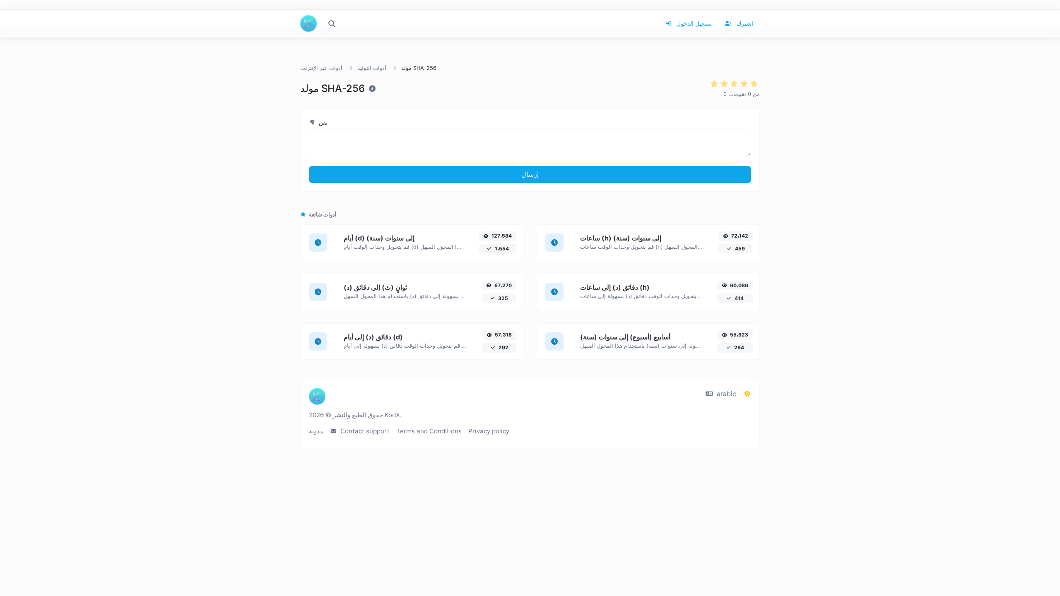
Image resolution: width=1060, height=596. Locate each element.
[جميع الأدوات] (331, 23)
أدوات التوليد (371, 68)
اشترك (744, 23)
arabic (725, 393)
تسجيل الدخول (693, 23)
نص (322, 122)
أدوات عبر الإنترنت (321, 68)
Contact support (364, 431)
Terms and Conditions (429, 431)
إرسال (530, 174)
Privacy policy (488, 431)
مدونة (316, 431)
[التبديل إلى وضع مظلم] (747, 393)
